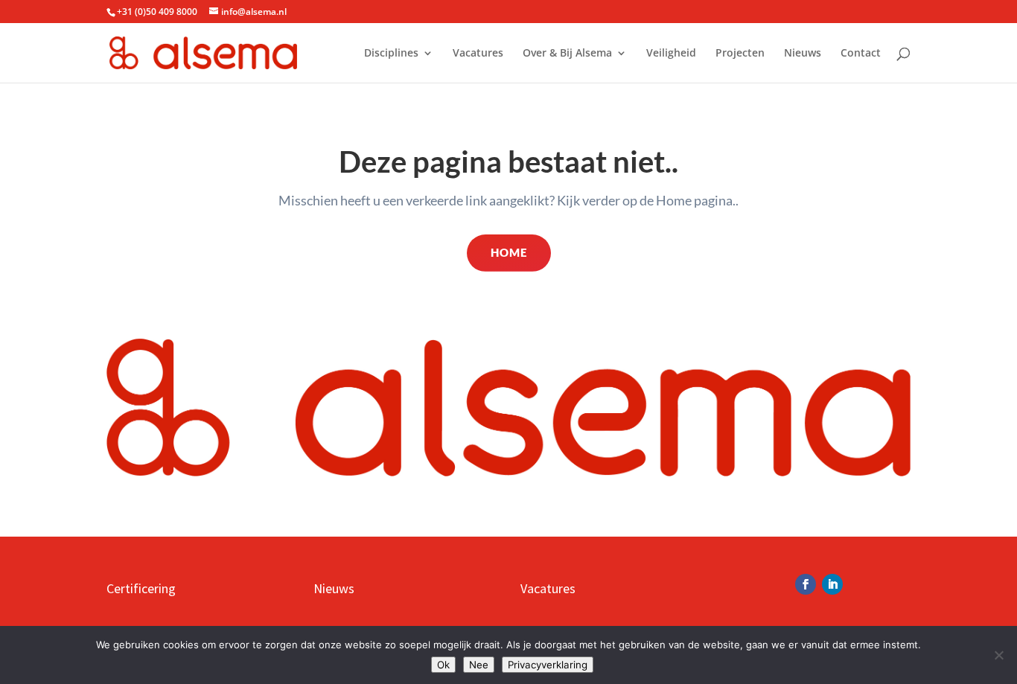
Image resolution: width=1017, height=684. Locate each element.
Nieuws (802, 54)
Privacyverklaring (547, 665)
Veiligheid (671, 54)
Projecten (740, 54)
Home (509, 252)
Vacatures (478, 54)
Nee (478, 665)
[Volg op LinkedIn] (832, 584)
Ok (443, 665)
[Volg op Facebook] (805, 584)
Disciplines (391, 54)
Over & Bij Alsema (567, 54)
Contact (861, 54)
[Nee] (998, 655)
